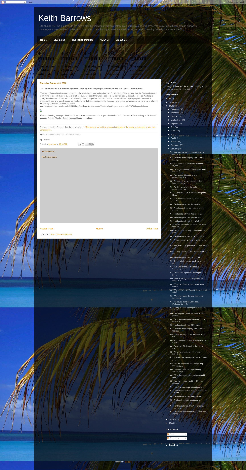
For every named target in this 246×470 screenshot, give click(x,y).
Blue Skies (59, 40)
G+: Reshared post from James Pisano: (186, 214)
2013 (171, 106)
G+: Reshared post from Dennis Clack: (186, 257)
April (173, 138)
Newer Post (46, 228)
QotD (188, 89)
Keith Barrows (64, 18)
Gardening (198, 87)
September (176, 120)
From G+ (189, 86)
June (173, 131)
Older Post (152, 228)
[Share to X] (86, 144)
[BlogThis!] (83, 144)
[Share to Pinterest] (92, 144)
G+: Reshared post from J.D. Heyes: (185, 325)
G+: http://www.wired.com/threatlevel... (186, 387)
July (173, 127)
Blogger (128, 462)
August (174, 124)
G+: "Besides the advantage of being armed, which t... (185, 370)
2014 (171, 102)
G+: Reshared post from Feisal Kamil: (186, 217)
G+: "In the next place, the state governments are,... (183, 188)
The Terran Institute (82, 40)
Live (181, 89)
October (174, 116)
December (175, 109)
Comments (174, 438)
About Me (121, 40)
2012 (171, 419)
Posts (172, 434)
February (175, 145)
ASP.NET (104, 40)
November (175, 113)
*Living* (169, 87)
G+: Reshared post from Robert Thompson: (188, 236)
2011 (171, 423)
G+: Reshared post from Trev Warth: (185, 221)
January (174, 149)
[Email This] (79, 144)
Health (204, 87)
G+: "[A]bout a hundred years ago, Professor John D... (184, 303)
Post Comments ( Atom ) (61, 234)
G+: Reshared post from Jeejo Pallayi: (186, 396)
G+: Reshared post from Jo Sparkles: (185, 204)
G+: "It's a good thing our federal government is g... (183, 176)
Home (43, 40)
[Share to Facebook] (89, 144)
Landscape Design (172, 89)
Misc (184, 89)
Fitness (178, 86)
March (174, 141)
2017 (171, 99)
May (173, 134)
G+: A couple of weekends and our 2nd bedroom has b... (186, 182)
